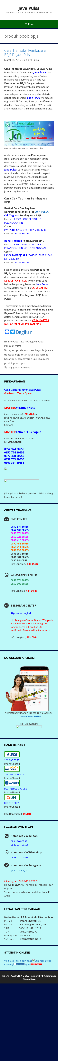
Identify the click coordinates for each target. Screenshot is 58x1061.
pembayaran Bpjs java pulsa (33, 358)
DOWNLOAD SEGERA (29, 716)
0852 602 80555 (20, 583)
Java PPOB (25, 341)
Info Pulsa (13, 341)
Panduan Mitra (12, 345)
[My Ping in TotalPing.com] (36, 964)
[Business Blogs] (41, 960)
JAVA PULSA (41, 211)
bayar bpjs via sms (17, 350)
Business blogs (9, 965)
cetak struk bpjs (30, 354)
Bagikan (24, 332)
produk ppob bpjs (14, 363)
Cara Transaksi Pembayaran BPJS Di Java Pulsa (25, 52)
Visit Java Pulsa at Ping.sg (18, 960)
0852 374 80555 (20, 580)
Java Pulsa (29, 8)
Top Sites (28, 965)
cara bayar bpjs (38, 350)
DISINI (27, 814)
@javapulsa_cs (19, 870)
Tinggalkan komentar (19, 367)
